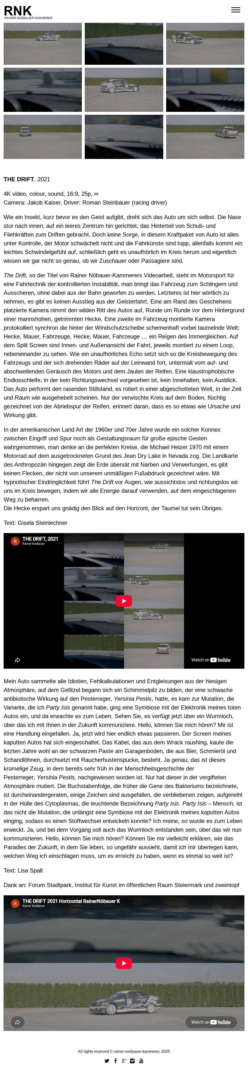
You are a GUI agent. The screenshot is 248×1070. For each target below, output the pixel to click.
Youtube (141, 1060)
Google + (124, 1060)
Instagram (132, 1060)
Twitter (107, 1060)
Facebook (115, 1060)
